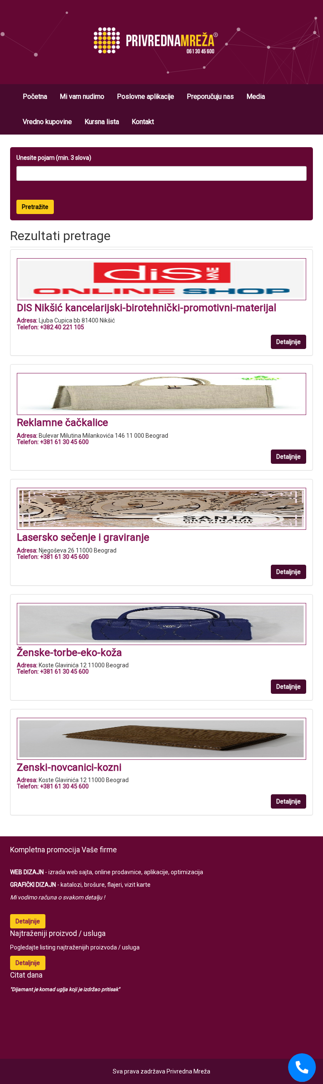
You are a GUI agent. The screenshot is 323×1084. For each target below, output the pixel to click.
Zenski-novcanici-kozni (69, 767)
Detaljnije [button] (288, 341)
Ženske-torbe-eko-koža (69, 652)
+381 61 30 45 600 (64, 442)
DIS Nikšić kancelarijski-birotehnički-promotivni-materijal (146, 308)
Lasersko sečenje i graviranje (83, 537)
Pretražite (35, 207)
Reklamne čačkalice (62, 422)
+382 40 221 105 (62, 327)
